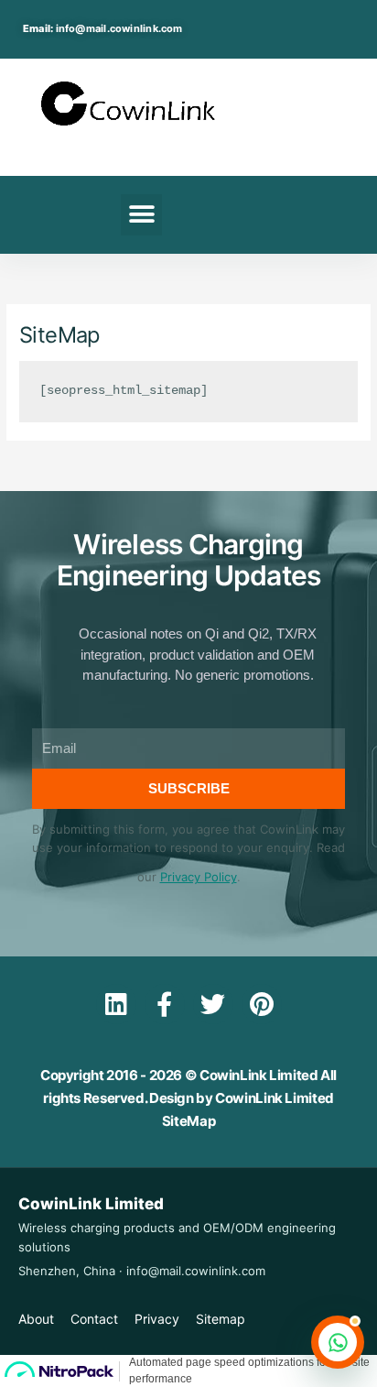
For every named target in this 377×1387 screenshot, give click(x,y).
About (36, 1319)
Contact (94, 1319)
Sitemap (220, 1319)
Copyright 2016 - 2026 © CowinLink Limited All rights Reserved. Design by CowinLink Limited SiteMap (188, 1098)
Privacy (157, 1319)
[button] (141, 214)
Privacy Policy (198, 876)
